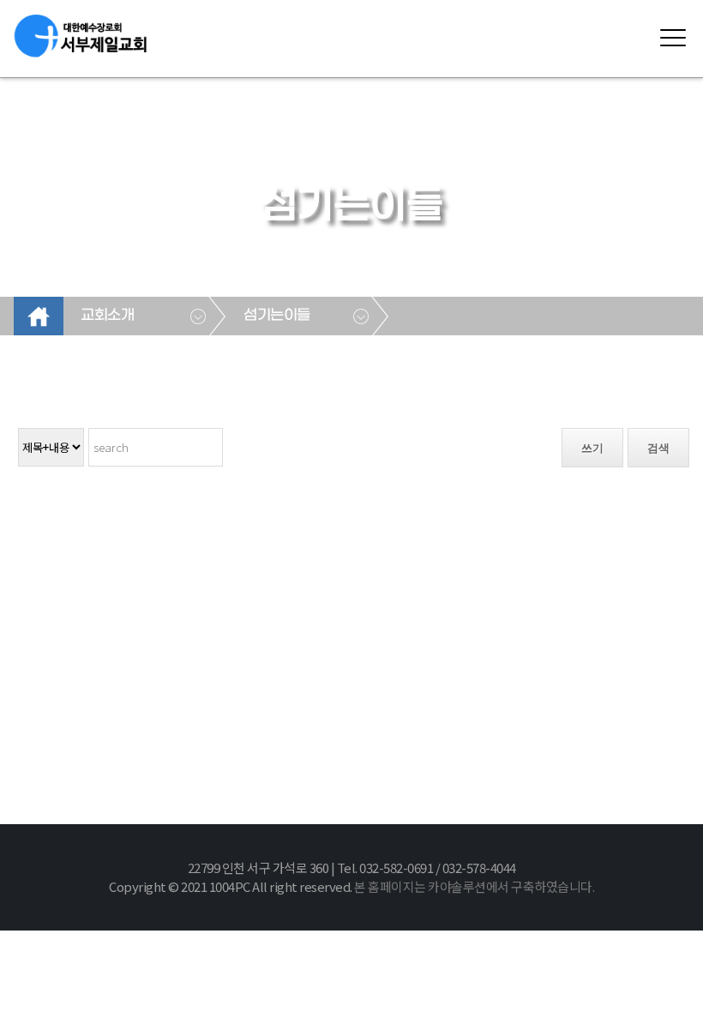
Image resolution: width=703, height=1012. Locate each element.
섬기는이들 (276, 315)
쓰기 (592, 448)
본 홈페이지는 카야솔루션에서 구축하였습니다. (474, 886)
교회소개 (107, 315)
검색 (658, 448)
